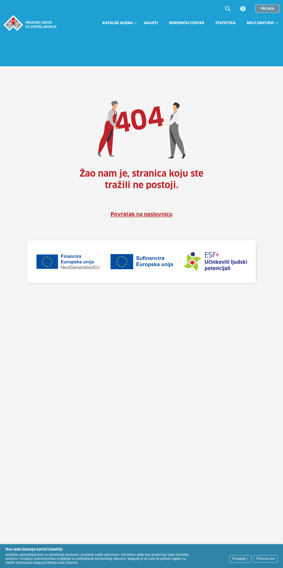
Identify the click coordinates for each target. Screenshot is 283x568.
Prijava (267, 8)
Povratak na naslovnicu (141, 214)
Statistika (225, 23)
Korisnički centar (186, 23)
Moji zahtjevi (260, 23)
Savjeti (151, 23)
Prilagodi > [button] (240, 558)
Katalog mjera (117, 23)
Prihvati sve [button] (265, 558)
